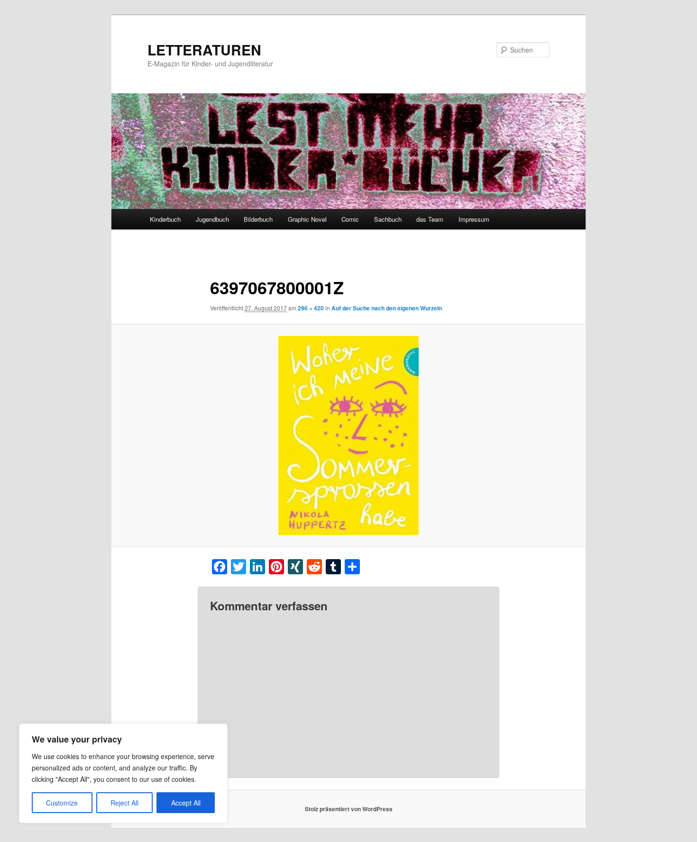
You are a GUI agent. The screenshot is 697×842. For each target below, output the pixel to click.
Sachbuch (388, 219)
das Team (429, 219)
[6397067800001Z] (348, 435)
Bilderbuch (258, 219)
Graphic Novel (307, 219)
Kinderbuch (165, 219)
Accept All (186, 802)
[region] (123, 773)
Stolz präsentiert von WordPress (349, 809)
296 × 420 (311, 308)
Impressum (474, 219)
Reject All (124, 802)
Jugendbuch (212, 219)
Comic (350, 219)
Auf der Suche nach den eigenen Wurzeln (386, 308)
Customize (62, 802)
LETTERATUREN (204, 49)
